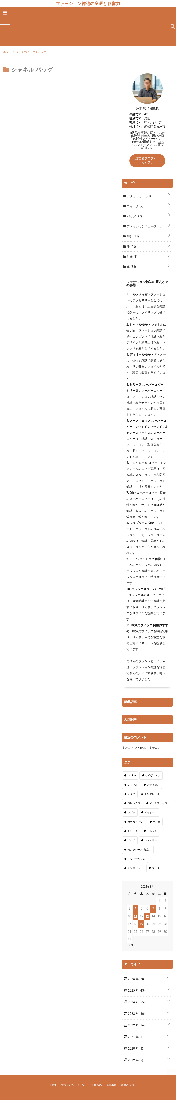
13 (147, 916)
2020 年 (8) (135, 1048)
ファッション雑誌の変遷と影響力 (88, 3)
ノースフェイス (158, 803)
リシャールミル (136, 859)
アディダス (153, 785)
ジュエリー (150, 840)
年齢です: (135, 114)
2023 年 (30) (136, 1013)
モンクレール (152, 794)
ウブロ (131, 812)
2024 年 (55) (136, 1002)
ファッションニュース (143, 226)
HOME (53, 1085)
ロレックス (133, 803)
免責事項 (111, 1085)
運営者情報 (127, 1085)
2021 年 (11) (136, 1037)
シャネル (132, 785)
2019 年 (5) (135, 1060)
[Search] (173, 26)
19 (141, 924)
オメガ (156, 821)
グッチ (131, 840)
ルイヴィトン (152, 775)
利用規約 (96, 1085)
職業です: (135, 122)
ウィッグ (134, 206)
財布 (131, 256)
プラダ (156, 868)
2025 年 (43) (136, 990)
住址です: (135, 126)
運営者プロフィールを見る (147, 160)
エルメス (152, 831)
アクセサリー (138, 196)
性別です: (135, 118)
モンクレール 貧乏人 (139, 849)
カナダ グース (135, 821)
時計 (132, 236)
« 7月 (129, 945)
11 (135, 916)
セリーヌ (132, 831)
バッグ (134, 216)
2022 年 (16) (136, 1025)
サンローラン (135, 868)
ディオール (150, 812)
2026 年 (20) (136, 979)
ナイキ (131, 794)
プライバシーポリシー (74, 1085)
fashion (131, 775)
